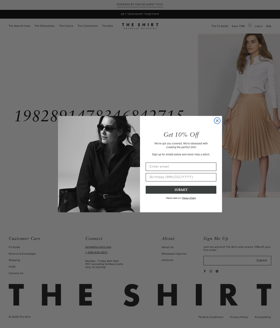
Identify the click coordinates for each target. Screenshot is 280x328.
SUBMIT (181, 189)
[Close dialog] (217, 121)
